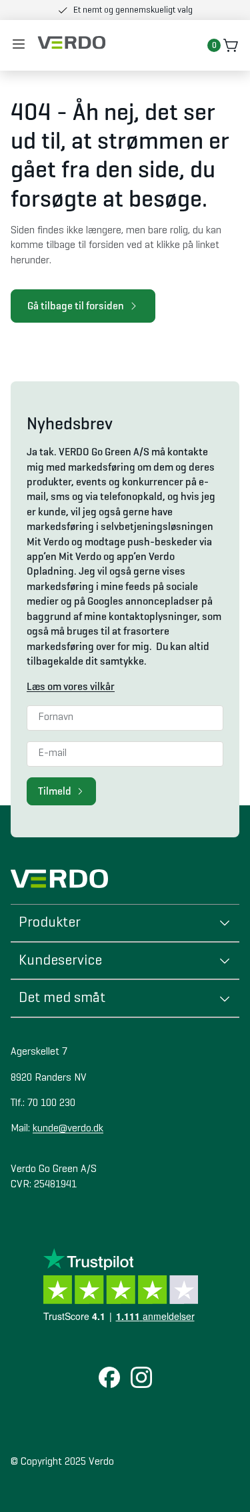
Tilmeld (54, 791)
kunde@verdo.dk (68, 1128)
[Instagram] (141, 1379)
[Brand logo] (71, 42)
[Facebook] (109, 1379)
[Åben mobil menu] (19, 45)
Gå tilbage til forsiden (75, 306)
